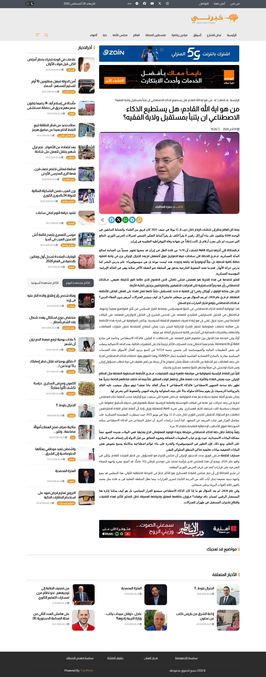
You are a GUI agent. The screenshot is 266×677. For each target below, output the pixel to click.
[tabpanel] (61, 399)
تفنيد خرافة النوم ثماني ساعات (56, 213)
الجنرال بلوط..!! (66, 405)
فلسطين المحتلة (155, 35)
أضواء (93, 35)
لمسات (71, 70)
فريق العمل (151, 657)
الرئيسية (232, 35)
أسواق (197, 35)
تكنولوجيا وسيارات (66, 503)
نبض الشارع (214, 35)
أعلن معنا (219, 3)
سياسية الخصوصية (186, 657)
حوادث (71, 306)
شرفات (70, 157)
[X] (118, 220)
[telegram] (132, 220)
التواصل (204, 3)
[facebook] (112, 220)
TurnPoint (87, 670)
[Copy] (139, 220)
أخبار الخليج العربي (66, 135)
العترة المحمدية (65, 471)
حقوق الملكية (115, 657)
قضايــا (221, 100)
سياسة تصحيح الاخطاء (79, 657)
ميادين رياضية (179, 35)
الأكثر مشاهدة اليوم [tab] (78, 282)
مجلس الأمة (120, 35)
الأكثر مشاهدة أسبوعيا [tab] (45, 282)
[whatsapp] (125, 220)
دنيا (105, 35)
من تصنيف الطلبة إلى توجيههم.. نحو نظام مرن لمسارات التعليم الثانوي (52, 592)
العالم (136, 35)
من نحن (235, 3)
